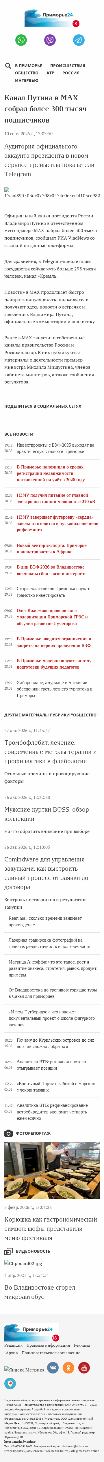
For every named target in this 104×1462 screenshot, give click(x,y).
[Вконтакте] (53, 1367)
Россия (70, 73)
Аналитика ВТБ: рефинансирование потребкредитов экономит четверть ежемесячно (52, 1112)
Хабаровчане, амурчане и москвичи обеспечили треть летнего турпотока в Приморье (54, 689)
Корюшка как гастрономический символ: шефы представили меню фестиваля (50, 1228)
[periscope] (10, 1383)
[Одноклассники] (68, 1367)
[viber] (50, 40)
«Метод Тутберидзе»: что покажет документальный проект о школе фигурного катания (52, 1018)
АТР (50, 73)
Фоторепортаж (33, 1133)
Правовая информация (48, 1345)
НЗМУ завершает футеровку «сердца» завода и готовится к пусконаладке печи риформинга (58, 524)
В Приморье (28, 65)
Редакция (13, 1345)
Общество (26, 73)
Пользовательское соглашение (51, 1352)
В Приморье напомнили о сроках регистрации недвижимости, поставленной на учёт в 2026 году (51, 473)
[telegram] (79, 40)
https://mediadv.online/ (20, 1442)
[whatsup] (21, 40)
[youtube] (84, 1367)
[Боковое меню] (8, 65)
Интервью (26, 80)
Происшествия (67, 65)
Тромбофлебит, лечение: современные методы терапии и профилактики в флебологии (50, 751)
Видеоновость (33, 1251)
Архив (12, 1352)
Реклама (82, 1345)
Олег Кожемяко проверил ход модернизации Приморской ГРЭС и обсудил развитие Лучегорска (52, 617)
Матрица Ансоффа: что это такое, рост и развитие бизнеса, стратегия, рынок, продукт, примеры (53, 968)
